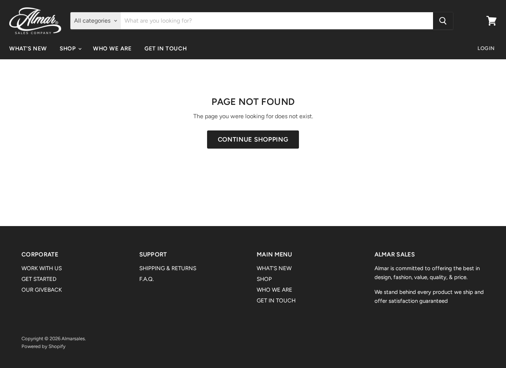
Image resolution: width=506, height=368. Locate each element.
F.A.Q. (146, 279)
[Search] (443, 20)
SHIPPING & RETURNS (167, 268)
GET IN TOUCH (165, 48)
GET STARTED (38, 279)
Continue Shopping (253, 139)
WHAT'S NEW (28, 48)
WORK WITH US (41, 268)
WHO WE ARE (112, 48)
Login (486, 48)
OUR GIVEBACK (41, 289)
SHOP (68, 48)
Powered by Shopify (43, 346)
